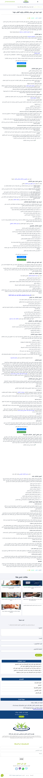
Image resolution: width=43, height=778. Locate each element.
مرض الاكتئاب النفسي (23, 474)
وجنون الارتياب (33, 98)
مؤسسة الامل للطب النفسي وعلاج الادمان (19, 374)
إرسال (21, 759)
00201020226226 (10, 1)
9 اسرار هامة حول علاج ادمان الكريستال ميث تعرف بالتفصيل (28, 664)
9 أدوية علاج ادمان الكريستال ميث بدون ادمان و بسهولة (28, 672)
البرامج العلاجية (37, 688)
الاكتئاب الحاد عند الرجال (14, 319)
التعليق (40, 627)
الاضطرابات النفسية (31, 36)
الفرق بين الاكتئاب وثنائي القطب (20, 179)
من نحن (27, 775)
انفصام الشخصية (14, 358)
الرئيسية (40, 7)
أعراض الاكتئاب (37, 53)
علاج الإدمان (38, 693)
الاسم (40, 638)
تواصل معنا (21, 716)
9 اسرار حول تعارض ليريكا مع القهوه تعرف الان (30, 666)
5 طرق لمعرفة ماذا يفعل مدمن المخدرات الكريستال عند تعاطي (27, 670)
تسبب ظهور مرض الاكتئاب (30, 183)
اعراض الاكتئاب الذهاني (14, 223)
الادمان (39, 685)
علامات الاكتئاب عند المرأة (25, 32)
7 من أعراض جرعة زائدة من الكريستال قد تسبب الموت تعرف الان (27, 668)
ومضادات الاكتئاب (21, 392)
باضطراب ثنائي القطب (30, 86)
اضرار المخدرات (37, 683)
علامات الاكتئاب (16, 199)
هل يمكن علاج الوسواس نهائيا (25, 295)
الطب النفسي (36, 7)
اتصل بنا (23, 775)
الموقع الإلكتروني (38, 649)
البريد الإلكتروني (38, 643)
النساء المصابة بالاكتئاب (33, 276)
